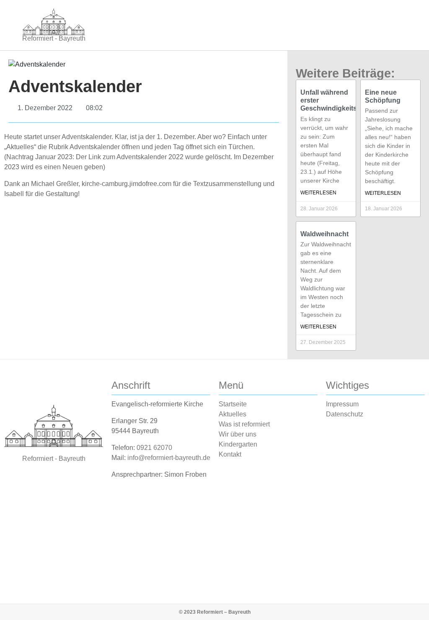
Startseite (233, 404)
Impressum (342, 404)
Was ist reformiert (244, 424)
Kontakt (230, 454)
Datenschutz (344, 414)
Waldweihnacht (324, 234)
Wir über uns (237, 434)
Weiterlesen (318, 193)
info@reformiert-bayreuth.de (168, 457)
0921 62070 (154, 447)
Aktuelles (232, 414)
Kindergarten (238, 444)
